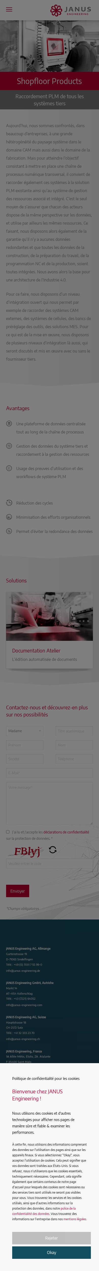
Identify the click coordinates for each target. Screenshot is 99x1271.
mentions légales (74, 1219)
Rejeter (51, 1238)
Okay (51, 1252)
